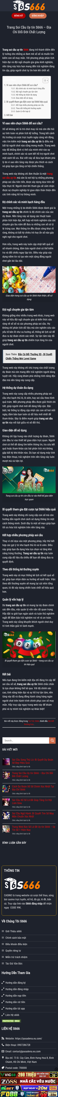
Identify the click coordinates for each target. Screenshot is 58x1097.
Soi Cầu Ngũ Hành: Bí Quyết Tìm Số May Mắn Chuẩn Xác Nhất (33, 815)
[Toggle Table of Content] (44, 80)
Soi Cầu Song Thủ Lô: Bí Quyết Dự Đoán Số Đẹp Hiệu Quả (32, 761)
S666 (26, 49)
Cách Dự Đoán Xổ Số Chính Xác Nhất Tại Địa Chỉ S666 (33, 788)
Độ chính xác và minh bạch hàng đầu (30, 88)
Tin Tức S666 (33, 721)
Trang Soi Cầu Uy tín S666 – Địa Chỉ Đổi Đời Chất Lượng (32, 775)
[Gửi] (52, 740)
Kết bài (9, 115)
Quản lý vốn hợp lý (23, 111)
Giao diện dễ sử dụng (24, 98)
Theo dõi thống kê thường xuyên (28, 108)
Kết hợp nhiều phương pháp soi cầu (30, 105)
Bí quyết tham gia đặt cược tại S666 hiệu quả (27, 101)
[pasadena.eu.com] (29, 5)
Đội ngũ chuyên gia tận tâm (26, 92)
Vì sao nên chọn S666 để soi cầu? (22, 85)
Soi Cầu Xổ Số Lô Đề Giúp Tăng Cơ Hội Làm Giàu (32, 802)
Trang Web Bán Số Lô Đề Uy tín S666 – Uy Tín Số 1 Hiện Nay (33, 828)
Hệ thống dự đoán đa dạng (26, 95)
